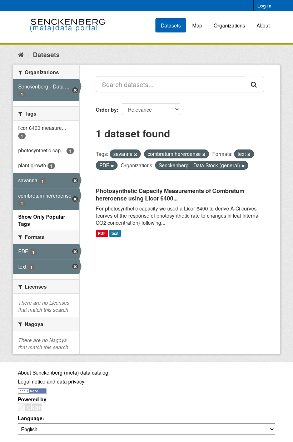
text (115, 233)
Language (30, 418)
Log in (264, 5)
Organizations (229, 25)
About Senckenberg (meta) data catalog (63, 372)
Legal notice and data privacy (51, 381)
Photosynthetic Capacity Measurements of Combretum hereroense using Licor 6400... (170, 194)
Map (197, 25)
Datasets (171, 25)
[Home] (21, 54)
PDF (101, 233)
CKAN (30, 407)
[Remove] (135, 154)
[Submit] (254, 84)
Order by (106, 109)
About (263, 25)
